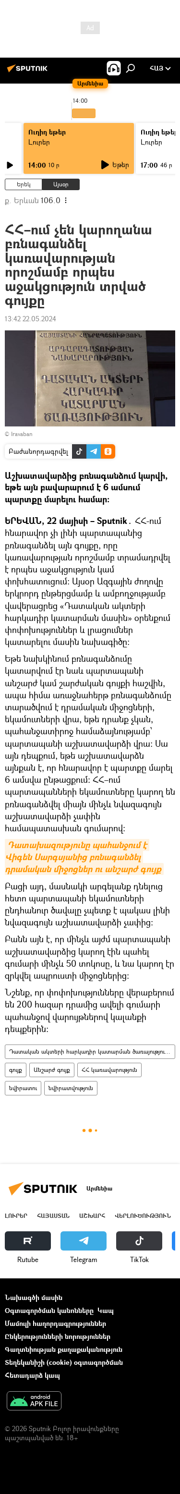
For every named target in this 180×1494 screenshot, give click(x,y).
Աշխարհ (92, 1216)
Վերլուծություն (143, 1216)
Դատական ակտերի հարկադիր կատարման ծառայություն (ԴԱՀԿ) (92, 1051)
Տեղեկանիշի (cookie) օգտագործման (64, 1362)
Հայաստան (53, 1216)
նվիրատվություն (70, 1088)
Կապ (105, 1310)
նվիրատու (23, 1088)
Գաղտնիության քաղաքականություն (63, 1349)
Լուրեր (39, 141)
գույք (15, 1070)
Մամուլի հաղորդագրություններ (55, 1323)
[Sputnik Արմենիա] (29, 71)
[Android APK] (34, 1401)
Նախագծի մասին (33, 1297)
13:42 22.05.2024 (30, 318)
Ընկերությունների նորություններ (57, 1336)
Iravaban (22, 434)
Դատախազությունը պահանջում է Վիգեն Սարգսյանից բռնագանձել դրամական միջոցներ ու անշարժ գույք (83, 857)
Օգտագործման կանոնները (49, 1310)
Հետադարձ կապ (32, 1375)
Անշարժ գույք (52, 1070)
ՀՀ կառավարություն (109, 1070)
